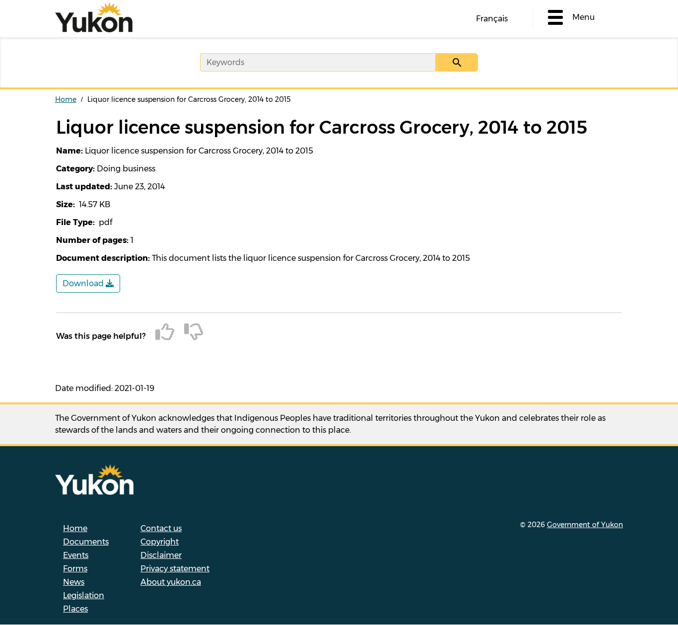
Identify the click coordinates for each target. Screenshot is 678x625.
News (73, 582)
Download (84, 283)
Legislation (83, 595)
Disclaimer (161, 555)
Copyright (159, 542)
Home (65, 99)
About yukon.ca (170, 582)
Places (75, 609)
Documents (86, 542)
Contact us (161, 528)
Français (492, 18)
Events (75, 555)
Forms (75, 568)
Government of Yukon (585, 524)
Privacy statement (174, 568)
